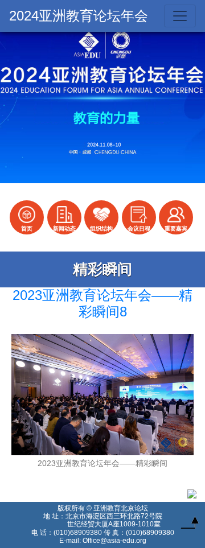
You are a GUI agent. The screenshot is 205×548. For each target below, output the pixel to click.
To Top (190, 525)
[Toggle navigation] (180, 16)
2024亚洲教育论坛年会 (78, 15)
